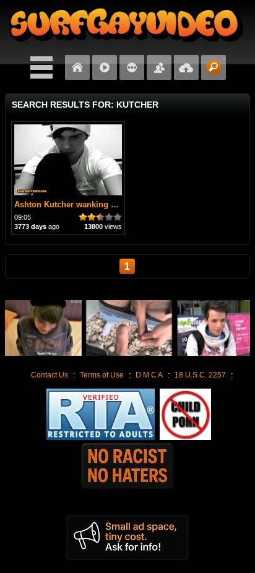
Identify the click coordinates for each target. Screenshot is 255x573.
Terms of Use (102, 375)
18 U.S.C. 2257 (200, 375)
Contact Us (49, 375)
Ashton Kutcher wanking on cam (76, 204)
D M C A (149, 375)
